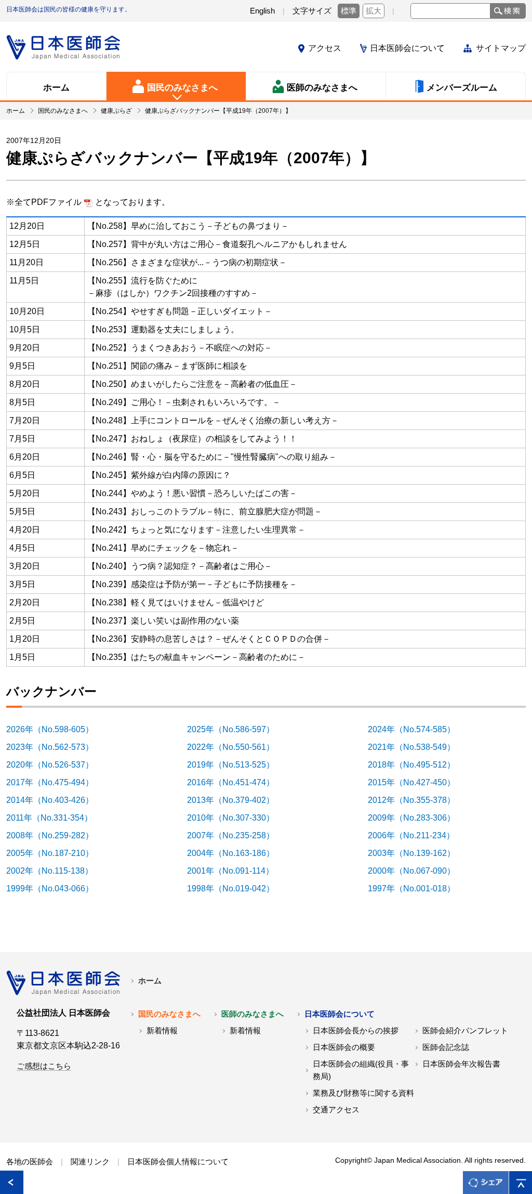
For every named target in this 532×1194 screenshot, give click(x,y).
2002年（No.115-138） (55, 870)
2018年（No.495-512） (417, 764)
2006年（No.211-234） (417, 835)
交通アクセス (336, 1110)
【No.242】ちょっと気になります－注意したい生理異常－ (196, 529)
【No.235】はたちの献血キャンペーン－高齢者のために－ (196, 657)
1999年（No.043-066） (56, 888)
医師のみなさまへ (252, 1014)
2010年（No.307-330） (236, 817)
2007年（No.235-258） (236, 835)
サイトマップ (501, 48)
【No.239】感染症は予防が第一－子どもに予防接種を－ (192, 584)
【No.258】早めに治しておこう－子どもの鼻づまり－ (188, 226)
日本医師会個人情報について (178, 1162)
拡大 (373, 11)
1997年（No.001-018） (417, 888)
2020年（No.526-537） (56, 764)
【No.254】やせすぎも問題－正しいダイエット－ (179, 311)
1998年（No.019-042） (236, 888)
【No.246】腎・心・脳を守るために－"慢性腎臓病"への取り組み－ (212, 456)
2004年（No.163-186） (236, 853)
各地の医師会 (29, 1162)
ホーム (150, 981)
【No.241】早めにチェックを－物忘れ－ (163, 547)
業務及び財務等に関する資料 (363, 1093)
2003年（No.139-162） (417, 853)
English (262, 11)
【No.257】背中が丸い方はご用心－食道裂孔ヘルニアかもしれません (217, 244)
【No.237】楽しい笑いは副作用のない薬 (163, 620)
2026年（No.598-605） (56, 729)
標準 (348, 11)
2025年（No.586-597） (236, 729)
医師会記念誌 (445, 1047)
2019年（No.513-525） (236, 764)
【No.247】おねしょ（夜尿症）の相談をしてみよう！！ (192, 438)
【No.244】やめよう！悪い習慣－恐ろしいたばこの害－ (192, 493)
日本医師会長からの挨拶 (355, 1031)
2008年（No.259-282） (56, 835)
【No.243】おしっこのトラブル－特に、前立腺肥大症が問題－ (204, 511)
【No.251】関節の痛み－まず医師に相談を (167, 365)
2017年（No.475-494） (56, 782)
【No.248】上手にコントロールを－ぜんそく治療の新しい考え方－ (213, 420)
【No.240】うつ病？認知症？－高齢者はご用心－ (179, 566)
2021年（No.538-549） (417, 747)
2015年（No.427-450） (417, 782)
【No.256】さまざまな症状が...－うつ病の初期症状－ (187, 262)
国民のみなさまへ (169, 1014)
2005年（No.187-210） (56, 853)
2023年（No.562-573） (56, 747)
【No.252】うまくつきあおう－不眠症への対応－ (179, 347)
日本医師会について (407, 48)
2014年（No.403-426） (56, 800)
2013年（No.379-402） (236, 800)
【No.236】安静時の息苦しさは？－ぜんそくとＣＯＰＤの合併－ (208, 638)
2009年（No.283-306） (417, 817)
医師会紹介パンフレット (465, 1031)
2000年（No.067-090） (417, 870)
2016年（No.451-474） (236, 782)
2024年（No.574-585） (417, 729)
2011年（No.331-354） (55, 817)
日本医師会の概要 (344, 1047)
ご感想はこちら (44, 1066)
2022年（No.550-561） (236, 747)
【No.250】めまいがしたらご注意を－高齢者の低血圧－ (192, 384)
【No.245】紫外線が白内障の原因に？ (159, 475)
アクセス (324, 48)
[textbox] (450, 11)
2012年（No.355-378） (417, 800)
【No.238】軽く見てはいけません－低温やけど (175, 602)
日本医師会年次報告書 (461, 1064)
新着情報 (162, 1031)
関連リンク (90, 1162)
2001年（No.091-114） (236, 870)
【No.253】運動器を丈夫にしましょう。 (163, 329)
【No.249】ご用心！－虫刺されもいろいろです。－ (184, 402)
